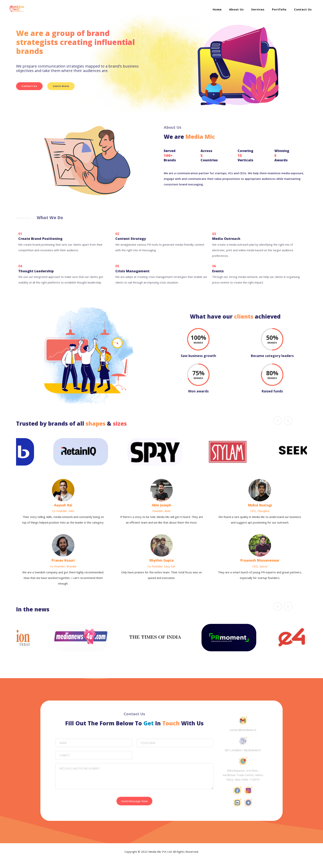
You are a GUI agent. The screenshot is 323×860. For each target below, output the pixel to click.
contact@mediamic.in (242, 730)
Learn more (61, 86)
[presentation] (277, 420)
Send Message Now (134, 801)
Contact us (29, 86)
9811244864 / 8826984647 (243, 750)
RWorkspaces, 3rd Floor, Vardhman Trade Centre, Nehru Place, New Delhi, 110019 (243, 775)
